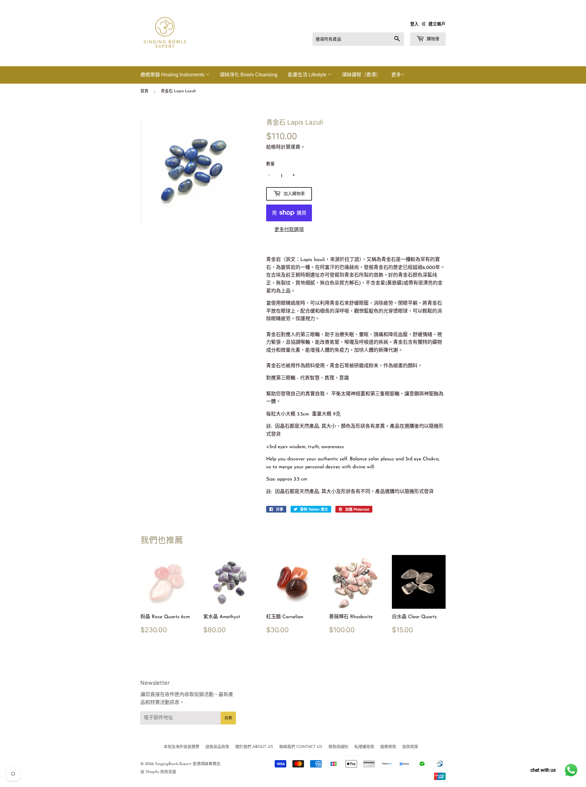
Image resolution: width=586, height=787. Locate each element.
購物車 (432, 38)
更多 (396, 75)
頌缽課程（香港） (361, 74)
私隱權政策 (364, 747)
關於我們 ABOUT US (254, 747)
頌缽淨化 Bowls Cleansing (248, 74)
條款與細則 (338, 747)
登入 (414, 24)
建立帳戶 (437, 24)
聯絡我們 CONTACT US (300, 747)
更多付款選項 (289, 229)
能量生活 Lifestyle (308, 74)
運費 (295, 147)
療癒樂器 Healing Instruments (173, 74)
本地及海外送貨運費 (181, 747)
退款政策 (410, 747)
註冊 (228, 718)
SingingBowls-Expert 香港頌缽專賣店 (187, 764)
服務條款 (388, 747)
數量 (270, 164)
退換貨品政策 (217, 747)
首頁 (144, 91)
